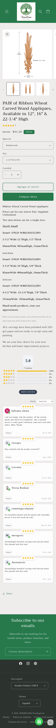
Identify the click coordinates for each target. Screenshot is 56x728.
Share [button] (9, 593)
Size (5, 153)
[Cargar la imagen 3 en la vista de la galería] (42, 88)
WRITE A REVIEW (28, 392)
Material (7, 139)
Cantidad (7, 168)
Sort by (33, 401)
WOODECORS (25, 713)
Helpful (8, 433)
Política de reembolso (22, 717)
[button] (6, 11)
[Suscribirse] (47, 651)
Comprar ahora (28, 196)
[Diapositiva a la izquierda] (3, 90)
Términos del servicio (17, 722)
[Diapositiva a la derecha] (53, 90)
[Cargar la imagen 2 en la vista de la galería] (28, 88)
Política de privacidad (44, 717)
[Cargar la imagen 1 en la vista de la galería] (13, 88)
